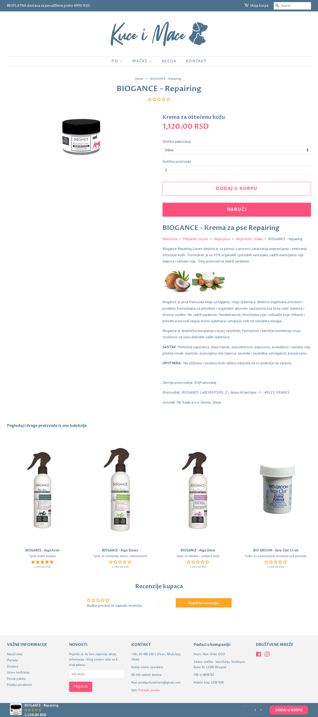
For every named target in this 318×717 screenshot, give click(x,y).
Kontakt (196, 61)
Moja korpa (259, 5)
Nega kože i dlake (249, 238)
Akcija (169, 61)
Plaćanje (12, 660)
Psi (116, 61)
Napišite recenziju (204, 603)
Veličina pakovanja (176, 141)
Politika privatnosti (19, 685)
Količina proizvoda (176, 161)
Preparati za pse (195, 238)
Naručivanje (15, 654)
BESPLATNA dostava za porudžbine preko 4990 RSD (48, 5)
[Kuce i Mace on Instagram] (267, 655)
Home (139, 79)
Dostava (12, 666)
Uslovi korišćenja (18, 672)
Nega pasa (222, 238)
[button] (159, 99)
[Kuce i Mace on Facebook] (258, 655)
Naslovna (169, 238)
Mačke (140, 61)
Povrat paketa (16, 679)
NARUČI (237, 209)
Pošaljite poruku (149, 690)
